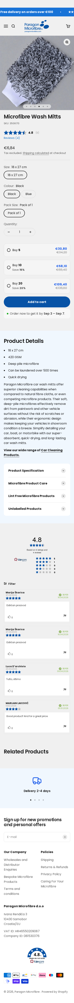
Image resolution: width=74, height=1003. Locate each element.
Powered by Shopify (55, 992)
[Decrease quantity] (8, 232)
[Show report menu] (64, 616)
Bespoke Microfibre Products (18, 879)
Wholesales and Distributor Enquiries (15, 865)
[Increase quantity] (30, 232)
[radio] (37, 250)
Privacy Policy (51, 874)
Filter (12, 584)
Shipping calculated (36, 153)
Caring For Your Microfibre (52, 884)
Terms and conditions (12, 891)
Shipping (47, 860)
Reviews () (12, 138)
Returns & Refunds (54, 867)
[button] (37, 955)
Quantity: (10, 224)
